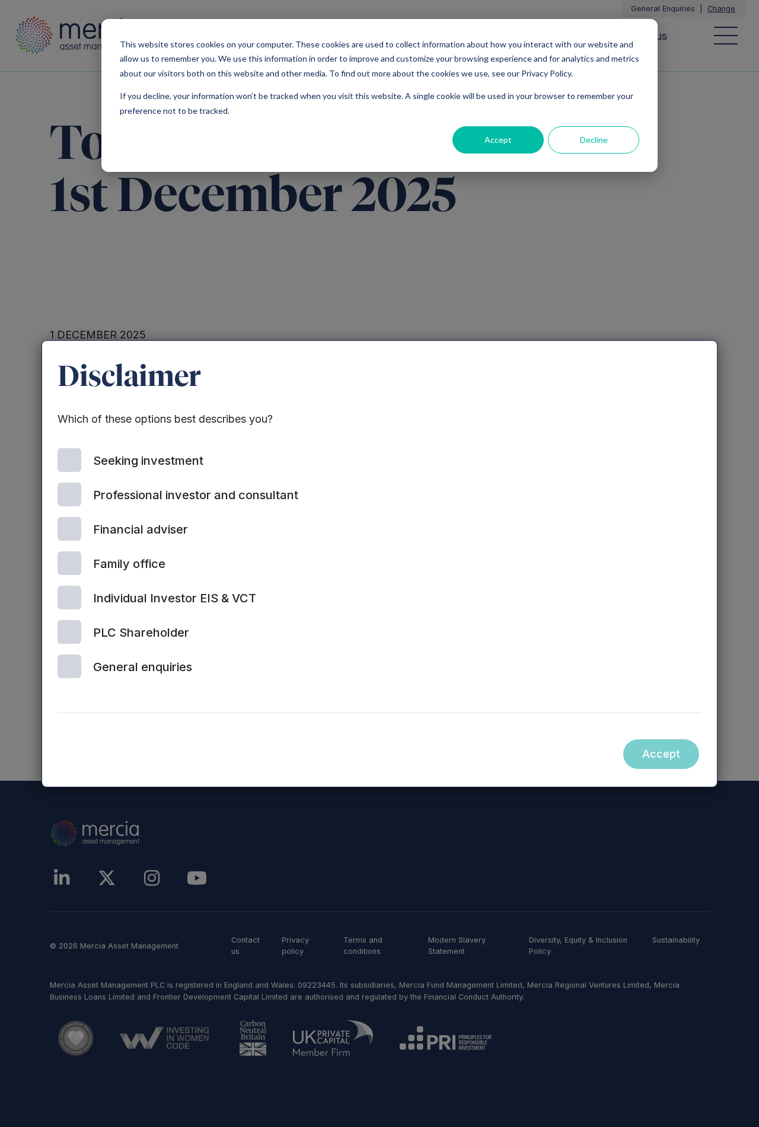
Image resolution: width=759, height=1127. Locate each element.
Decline (594, 140)
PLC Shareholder (141, 632)
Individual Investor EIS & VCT (174, 598)
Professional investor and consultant (195, 495)
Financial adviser (140, 529)
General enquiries (142, 667)
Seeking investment (148, 461)
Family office (129, 564)
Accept (498, 140)
